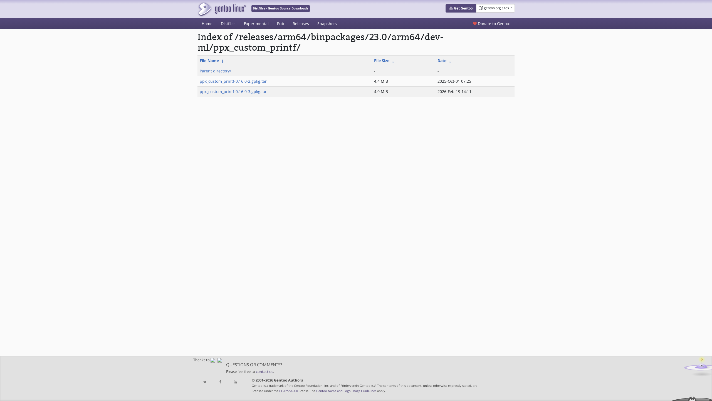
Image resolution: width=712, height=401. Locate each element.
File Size (381, 60)
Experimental (256, 23)
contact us (264, 371)
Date (441, 60)
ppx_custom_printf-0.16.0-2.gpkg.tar (233, 81)
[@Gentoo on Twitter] (204, 382)
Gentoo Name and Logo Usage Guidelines (346, 391)
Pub (280, 23)
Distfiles (228, 23)
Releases (301, 23)
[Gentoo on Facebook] (220, 382)
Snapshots (327, 23)
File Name (209, 60)
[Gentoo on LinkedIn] (235, 382)
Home (207, 23)
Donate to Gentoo (493, 23)
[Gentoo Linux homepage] (221, 9)
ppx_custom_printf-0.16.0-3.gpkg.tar (233, 91)
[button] (461, 8)
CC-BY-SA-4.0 (288, 391)
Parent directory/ (215, 71)
